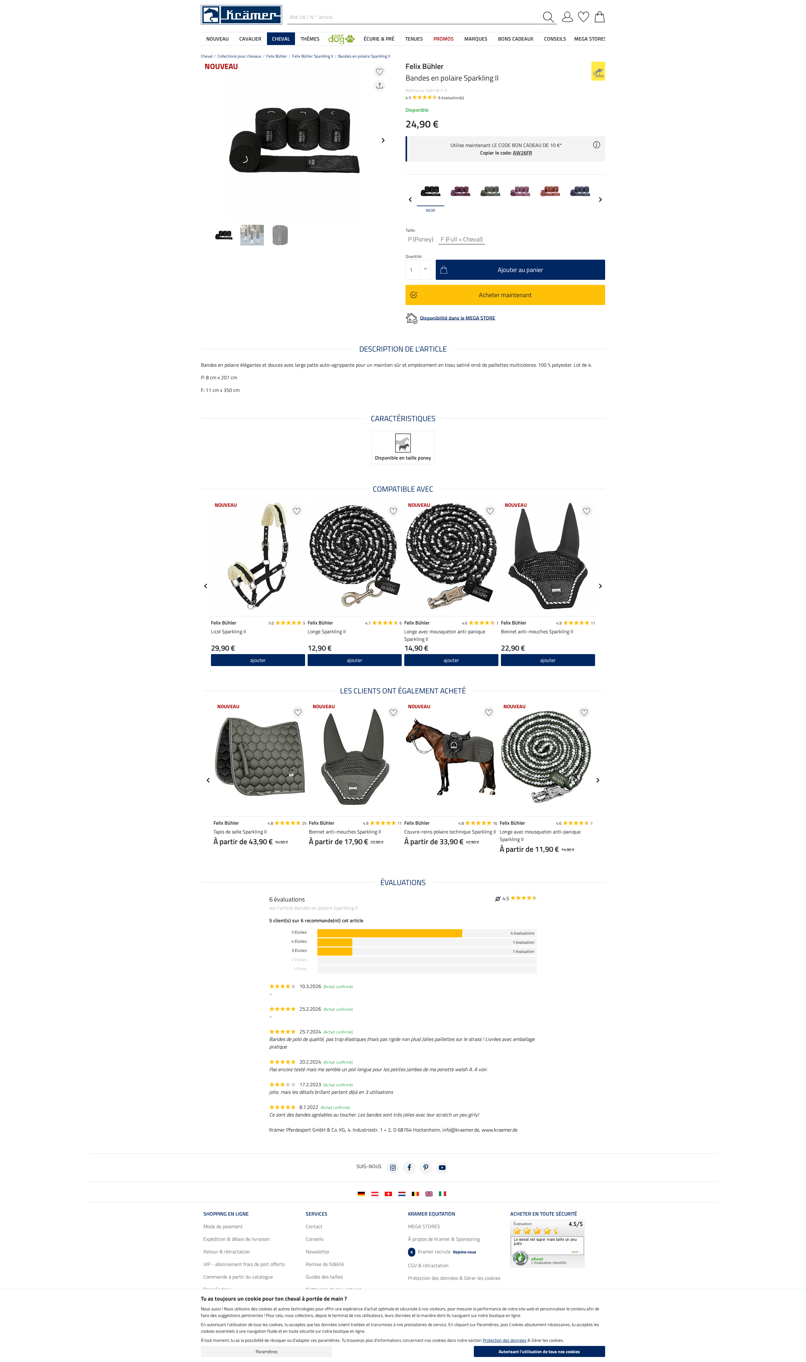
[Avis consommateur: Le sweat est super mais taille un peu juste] (547, 1243)
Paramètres (267, 1351)
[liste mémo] (583, 16)
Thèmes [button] (310, 38)
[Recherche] (550, 17)
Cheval (207, 56)
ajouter (258, 660)
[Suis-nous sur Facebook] (409, 1167)
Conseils (314, 1239)
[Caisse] (599, 16)
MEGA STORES (590, 38)
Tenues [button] (414, 38)
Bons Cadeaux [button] (515, 38)
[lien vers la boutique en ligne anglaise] (430, 1193)
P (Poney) (420, 239)
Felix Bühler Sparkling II (312, 56)
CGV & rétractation (428, 1265)
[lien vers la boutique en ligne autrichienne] (376, 1193)
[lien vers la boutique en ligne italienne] (444, 1193)
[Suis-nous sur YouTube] (442, 1167)
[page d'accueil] (241, 14)
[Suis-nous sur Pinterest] (425, 1167)
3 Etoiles (299, 950)
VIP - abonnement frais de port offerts (244, 1264)
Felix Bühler (276, 56)
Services (316, 1214)
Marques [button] (475, 38)
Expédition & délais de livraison (236, 1239)
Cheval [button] (281, 38)
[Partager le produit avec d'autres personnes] (379, 86)
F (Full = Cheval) (462, 239)
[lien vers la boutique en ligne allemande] (362, 1193)
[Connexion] (567, 16)
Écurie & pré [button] (379, 38)
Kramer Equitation (431, 1214)
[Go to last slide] (206, 586)
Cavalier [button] (250, 38)
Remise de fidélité (325, 1264)
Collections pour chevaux (239, 56)
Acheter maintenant (505, 295)
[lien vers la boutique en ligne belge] (417, 1193)
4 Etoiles (299, 941)
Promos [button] (444, 38)
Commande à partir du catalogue (238, 1276)
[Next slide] (383, 140)
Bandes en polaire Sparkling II (364, 56)
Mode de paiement (223, 1226)
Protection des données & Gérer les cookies (454, 1278)
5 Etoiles (299, 932)
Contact (314, 1226)
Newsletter (318, 1251)
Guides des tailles (324, 1276)
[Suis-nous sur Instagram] (393, 1167)
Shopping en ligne (226, 1214)
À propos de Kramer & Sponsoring (444, 1239)
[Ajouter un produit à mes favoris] (379, 71)
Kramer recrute (443, 1251)
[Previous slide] (206, 140)
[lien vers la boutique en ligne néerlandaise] (403, 1193)
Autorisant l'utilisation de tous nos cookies (539, 1351)
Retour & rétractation (226, 1251)
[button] (341, 38)
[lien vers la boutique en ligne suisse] (389, 1193)
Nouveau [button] (217, 38)
